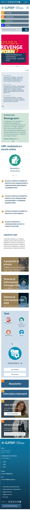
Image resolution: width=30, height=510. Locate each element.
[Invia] (25, 30)
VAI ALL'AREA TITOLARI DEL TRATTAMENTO (15, 434)
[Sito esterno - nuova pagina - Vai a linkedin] (9, 502)
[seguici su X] (17, 2)
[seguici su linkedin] (8, 2)
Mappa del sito (7, 494)
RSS (4, 467)
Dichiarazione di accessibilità (11, 489)
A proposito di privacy (11, 262)
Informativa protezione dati (11, 487)
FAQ (4, 464)
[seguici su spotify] (19, 2)
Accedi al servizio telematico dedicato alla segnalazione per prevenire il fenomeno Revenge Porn (16, 199)
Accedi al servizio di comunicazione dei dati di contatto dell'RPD (14, 224)
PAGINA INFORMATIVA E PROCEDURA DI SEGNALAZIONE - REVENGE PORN (15, 57)
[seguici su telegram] (15, 2)
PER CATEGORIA (15, 369)
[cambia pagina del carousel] (8, 66)
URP (4, 462)
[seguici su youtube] (13, 2)
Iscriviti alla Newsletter (10, 506)
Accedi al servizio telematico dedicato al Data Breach (16, 212)
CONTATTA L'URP (10, 235)
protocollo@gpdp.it (7, 474)
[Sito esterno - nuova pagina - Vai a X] (18, 502)
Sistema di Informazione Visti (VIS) (14, 300)
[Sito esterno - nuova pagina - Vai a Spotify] (20, 502)
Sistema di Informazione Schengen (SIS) (12, 282)
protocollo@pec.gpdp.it (8, 479)
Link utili (5, 497)
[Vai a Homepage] (13, 443)
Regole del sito (7, 492)
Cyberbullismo (13, 363)
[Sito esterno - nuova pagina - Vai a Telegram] (16, 502)
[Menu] (27, 8)
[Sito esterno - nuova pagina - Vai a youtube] (13, 502)
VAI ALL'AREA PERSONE (12, 414)
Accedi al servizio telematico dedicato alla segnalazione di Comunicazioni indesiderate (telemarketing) (16, 184)
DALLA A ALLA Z (15, 374)
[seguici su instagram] (10, 2)
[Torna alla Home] (12, 7)
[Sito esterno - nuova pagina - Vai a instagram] (11, 502)
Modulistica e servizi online (15, 169)
